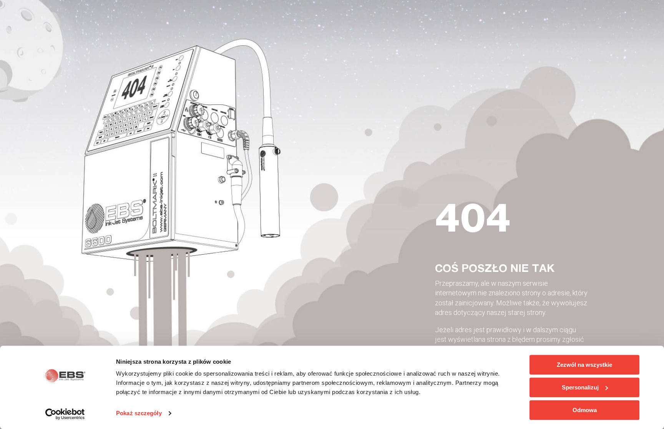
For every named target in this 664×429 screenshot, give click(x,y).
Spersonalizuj (580, 387)
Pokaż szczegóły (139, 413)
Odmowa (585, 410)
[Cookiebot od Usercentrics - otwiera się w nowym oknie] (65, 414)
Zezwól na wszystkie (584, 364)
